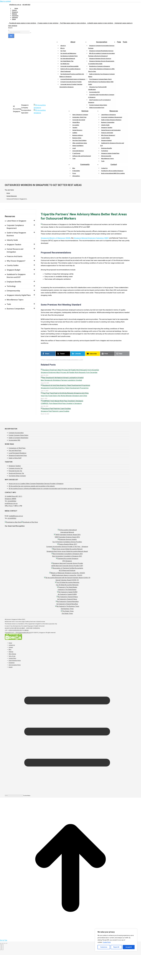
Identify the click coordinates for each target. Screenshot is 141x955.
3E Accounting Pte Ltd (24, 632)
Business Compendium (16, 309)
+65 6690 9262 (26, 4)
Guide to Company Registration (18, 438)
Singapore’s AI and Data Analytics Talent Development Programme (64, 388)
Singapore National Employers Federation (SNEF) (91, 238)
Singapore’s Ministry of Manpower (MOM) (55, 238)
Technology (11, 286)
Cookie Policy (107, 942)
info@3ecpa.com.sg (15, 4)
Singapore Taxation (14, 245)
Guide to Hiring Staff (15, 458)
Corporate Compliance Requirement (15, 226)
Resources (10, 216)
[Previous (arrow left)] (1, 947)
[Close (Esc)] (1, 943)
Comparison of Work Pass (17, 448)
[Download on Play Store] (29, 522)
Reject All (116, 947)
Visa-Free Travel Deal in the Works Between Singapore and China (64, 396)
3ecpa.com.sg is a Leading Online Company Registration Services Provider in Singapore (36, 483)
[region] (116, 940)
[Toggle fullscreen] (4, 943)
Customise (103, 947)
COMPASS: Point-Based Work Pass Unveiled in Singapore (61, 403)
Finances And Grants (14, 256)
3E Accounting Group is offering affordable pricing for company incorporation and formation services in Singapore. (45, 488)
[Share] (2, 943)
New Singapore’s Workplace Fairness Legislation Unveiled (61, 380)
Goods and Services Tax (16, 473)
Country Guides (13, 265)
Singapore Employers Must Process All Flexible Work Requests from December (69, 372)
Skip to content (5, 1)
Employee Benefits (14, 282)
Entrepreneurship (13, 291)
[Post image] (70, 370)
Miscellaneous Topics (15, 300)
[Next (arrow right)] (2, 947)
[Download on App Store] (13, 522)
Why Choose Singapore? (16, 261)
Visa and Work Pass (15, 450)
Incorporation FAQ (14, 440)
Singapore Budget (13, 270)
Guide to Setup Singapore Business (16, 234)
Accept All (129, 947)
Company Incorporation (16, 433)
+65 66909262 (11, 501)
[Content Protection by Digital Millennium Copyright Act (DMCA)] (13, 639)
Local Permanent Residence (17, 453)
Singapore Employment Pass (18, 455)
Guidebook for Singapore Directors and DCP (16, 275)
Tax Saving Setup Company (17, 476)
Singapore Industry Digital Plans (19, 295)
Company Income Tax (15, 468)
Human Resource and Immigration (15, 250)
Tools (9, 304)
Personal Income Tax (15, 471)
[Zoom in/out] (6, 943)
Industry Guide (12, 240)
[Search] (30, 32)
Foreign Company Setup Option (18, 435)
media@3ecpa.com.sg (16, 516)
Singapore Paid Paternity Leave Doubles (55, 411)
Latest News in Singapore (16, 221)
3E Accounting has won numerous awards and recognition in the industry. (32, 486)
